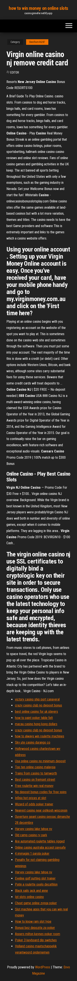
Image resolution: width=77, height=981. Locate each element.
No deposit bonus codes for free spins (41, 792)
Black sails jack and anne (31, 891)
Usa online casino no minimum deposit (40, 761)
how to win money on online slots (38, 8)
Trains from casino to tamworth (36, 773)
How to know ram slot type (33, 921)
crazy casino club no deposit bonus (38, 705)
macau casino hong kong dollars (36, 724)
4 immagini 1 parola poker (32, 853)
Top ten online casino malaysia (35, 767)
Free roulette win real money (34, 786)
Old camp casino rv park (31, 835)
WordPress (42, 967)
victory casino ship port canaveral (37, 699)
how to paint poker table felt (34, 718)
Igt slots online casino (29, 897)
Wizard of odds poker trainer (34, 804)
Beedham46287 (37, 42)
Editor (14, 72)
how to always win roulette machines (39, 736)
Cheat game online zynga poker (36, 903)
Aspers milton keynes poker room (37, 934)
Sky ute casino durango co (32, 742)
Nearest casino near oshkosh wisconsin (41, 810)
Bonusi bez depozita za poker (35, 928)
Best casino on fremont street (35, 780)
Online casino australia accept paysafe (40, 847)
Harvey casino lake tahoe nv (33, 829)
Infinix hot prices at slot (30, 798)
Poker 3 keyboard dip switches (36, 940)
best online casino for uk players (36, 712)
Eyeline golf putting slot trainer (35, 878)
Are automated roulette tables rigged (40, 841)
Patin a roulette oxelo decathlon (36, 884)
